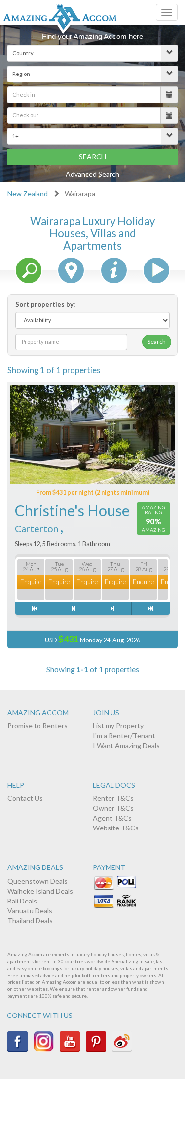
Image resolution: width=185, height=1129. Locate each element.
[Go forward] (112, 608)
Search (92, 156)
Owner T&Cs (113, 808)
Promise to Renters (37, 725)
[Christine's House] (92, 434)
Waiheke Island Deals (40, 891)
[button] (92, 53)
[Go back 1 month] (34, 608)
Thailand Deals (30, 920)
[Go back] (73, 608)
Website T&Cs (116, 828)
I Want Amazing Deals (126, 745)
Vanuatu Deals (29, 910)
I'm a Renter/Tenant (124, 735)
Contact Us (25, 798)
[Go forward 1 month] (150, 608)
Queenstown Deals (37, 881)
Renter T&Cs (113, 798)
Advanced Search (92, 174)
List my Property (118, 725)
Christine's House (72, 510)
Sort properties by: (45, 304)
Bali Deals (22, 901)
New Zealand (27, 193)
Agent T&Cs (112, 818)
